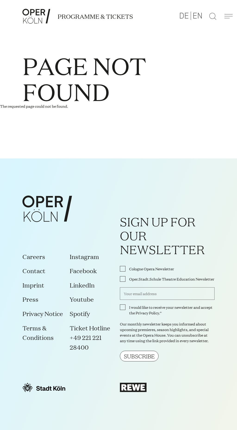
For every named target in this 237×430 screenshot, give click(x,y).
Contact (33, 270)
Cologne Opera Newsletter (151, 269)
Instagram (84, 256)
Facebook (83, 270)
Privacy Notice (42, 313)
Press (30, 299)
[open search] (212, 16)
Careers (33, 256)
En (198, 16)
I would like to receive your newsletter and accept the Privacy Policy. (170, 310)
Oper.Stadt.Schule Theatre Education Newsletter (171, 279)
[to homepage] (36, 16)
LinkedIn (82, 284)
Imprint (33, 284)
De (184, 16)
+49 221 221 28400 (86, 342)
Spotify (80, 313)
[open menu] (228, 16)
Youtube (82, 299)
